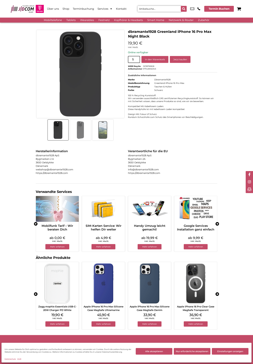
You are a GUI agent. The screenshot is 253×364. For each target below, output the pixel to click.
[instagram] (249, 182)
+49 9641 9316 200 (199, 9)
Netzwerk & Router (181, 20)
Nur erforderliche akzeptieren (192, 351)
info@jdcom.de (192, 9)
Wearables (87, 20)
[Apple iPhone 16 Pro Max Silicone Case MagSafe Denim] (150, 283)
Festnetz (104, 20)
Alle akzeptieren (154, 351)
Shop (66, 8)
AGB (19, 359)
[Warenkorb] (239, 9)
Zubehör (203, 20)
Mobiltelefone (53, 20)
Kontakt (121, 8)
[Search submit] (184, 9)
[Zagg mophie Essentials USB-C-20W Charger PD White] (57, 283)
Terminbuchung (83, 8)
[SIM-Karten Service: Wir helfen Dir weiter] (103, 209)
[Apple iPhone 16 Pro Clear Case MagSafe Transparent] (196, 283)
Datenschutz (10, 359)
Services (103, 8)
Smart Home (155, 20)
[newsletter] (249, 189)
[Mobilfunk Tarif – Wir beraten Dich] (57, 209)
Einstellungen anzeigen (230, 351)
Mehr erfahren (57, 246)
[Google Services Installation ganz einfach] (195, 209)
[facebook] (249, 174)
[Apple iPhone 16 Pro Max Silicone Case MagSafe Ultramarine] (103, 283)
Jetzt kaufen (180, 59)
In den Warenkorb (155, 59)
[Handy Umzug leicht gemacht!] (149, 209)
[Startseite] (22, 8)
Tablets (71, 20)
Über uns (53, 8)
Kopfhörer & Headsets (128, 20)
